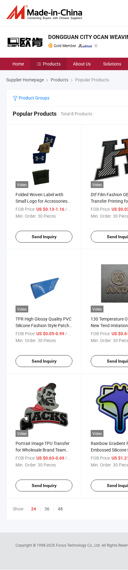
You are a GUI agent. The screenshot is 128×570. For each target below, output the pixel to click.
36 (46, 509)
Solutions (112, 64)
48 (60, 509)
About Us (82, 64)
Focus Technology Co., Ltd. (79, 545)
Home (18, 64)
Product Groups (33, 98)
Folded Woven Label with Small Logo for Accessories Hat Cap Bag (41, 200)
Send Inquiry (44, 236)
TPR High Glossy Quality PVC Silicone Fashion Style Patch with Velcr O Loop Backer (43, 325)
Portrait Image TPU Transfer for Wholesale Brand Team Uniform (43, 449)
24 (33, 508)
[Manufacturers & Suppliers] (45, 12)
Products (52, 64)
